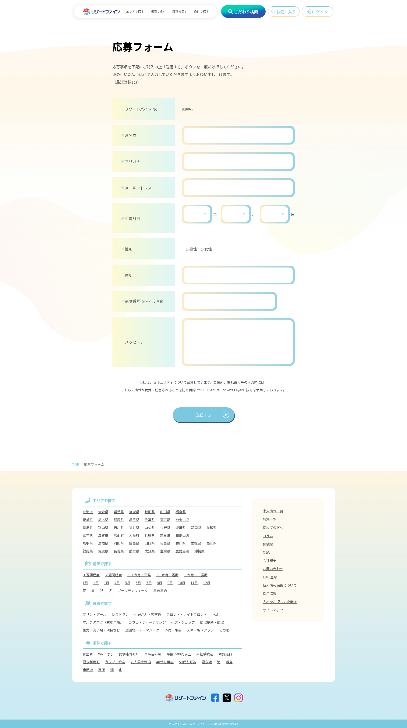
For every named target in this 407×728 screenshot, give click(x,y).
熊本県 (134, 550)
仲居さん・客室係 (147, 614)
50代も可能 (187, 661)
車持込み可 (152, 653)
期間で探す (158, 11)
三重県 (88, 535)
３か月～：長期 (196, 574)
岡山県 (119, 543)
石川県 (119, 527)
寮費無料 (225, 653)
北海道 (88, 511)
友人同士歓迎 (141, 661)
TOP (75, 464)
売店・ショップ (183, 622)
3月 (106, 582)
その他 (224, 630)
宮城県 (134, 511)
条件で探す (201, 11)
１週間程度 (91, 574)
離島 (229, 661)
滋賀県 (103, 535)
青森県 (103, 511)
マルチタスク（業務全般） (103, 622)
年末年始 (160, 590)
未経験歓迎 (204, 653)
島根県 (103, 543)
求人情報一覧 (273, 510)
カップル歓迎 (115, 661)
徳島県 (165, 543)
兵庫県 (150, 535)
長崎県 (119, 550)
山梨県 (150, 527)
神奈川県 (182, 519)
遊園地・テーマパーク (142, 630)
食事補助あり (128, 653)
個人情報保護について (280, 585)
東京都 (165, 519)
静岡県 (196, 527)
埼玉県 (134, 519)
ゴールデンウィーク (132, 590)
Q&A (266, 552)
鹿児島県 (182, 550)
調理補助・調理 (212, 622)
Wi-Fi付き (105, 653)
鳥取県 (88, 543)
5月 (127, 582)
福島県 (181, 511)
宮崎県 (165, 550)
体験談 (268, 543)
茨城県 (88, 519)
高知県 (211, 543)
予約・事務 (172, 630)
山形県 (165, 511)
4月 (117, 582)
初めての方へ (273, 527)
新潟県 (88, 527)
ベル (215, 614)
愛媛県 (196, 543)
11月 (194, 582)
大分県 (150, 550)
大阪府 (134, 535)
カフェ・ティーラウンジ (147, 622)
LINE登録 (270, 576)
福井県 (134, 527)
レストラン (120, 614)
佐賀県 (103, 550)
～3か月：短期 (167, 574)
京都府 (119, 535)
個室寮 (88, 653)
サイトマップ (273, 609)
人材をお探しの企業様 (280, 601)
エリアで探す (135, 11)
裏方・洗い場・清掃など (101, 630)
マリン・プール (94, 614)
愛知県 (211, 527)
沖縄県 (199, 550)
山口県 (150, 543)
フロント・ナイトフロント (186, 614)
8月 (159, 582)
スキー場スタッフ (200, 630)
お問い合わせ (273, 568)
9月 (170, 582)
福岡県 (88, 550)
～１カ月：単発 (139, 574)
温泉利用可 (91, 661)
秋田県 (150, 511)
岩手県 (119, 511)
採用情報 (269, 593)
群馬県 (119, 519)
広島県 (134, 543)
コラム (268, 535)
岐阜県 (181, 527)
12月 (206, 582)
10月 (181, 582)
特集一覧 (269, 519)
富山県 (103, 527)
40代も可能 (165, 661)
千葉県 (150, 519)
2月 (96, 582)
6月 (138, 582)
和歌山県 (182, 535)
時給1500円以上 (178, 653)
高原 (101, 669)
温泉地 (207, 661)
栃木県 (103, 519)
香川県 (181, 543)
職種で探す (179, 11)
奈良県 (165, 535)
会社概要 (269, 560)
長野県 (165, 527)
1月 (85, 582)
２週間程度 (113, 574)
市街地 (88, 669)
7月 (149, 582)
